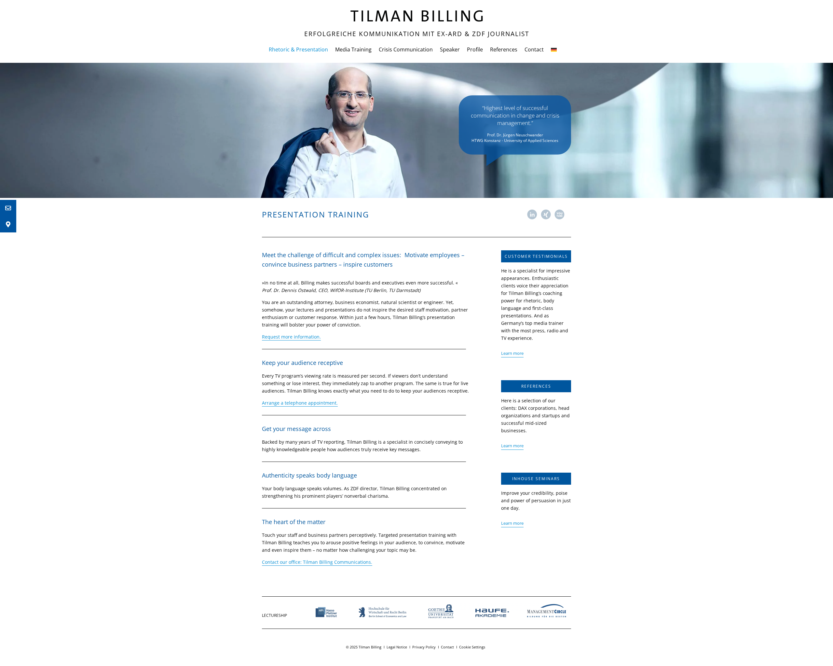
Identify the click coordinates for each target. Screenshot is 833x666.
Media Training (353, 49)
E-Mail (8, 208)
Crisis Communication (406, 49)
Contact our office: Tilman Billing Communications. (317, 562)
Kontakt (8, 224)
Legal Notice (397, 647)
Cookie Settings (472, 647)
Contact (534, 49)
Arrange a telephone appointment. (300, 403)
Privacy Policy (424, 647)
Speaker (450, 49)
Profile (475, 49)
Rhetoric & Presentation (298, 49)
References (503, 49)
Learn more (512, 353)
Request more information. (291, 337)
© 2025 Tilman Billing (363, 647)
